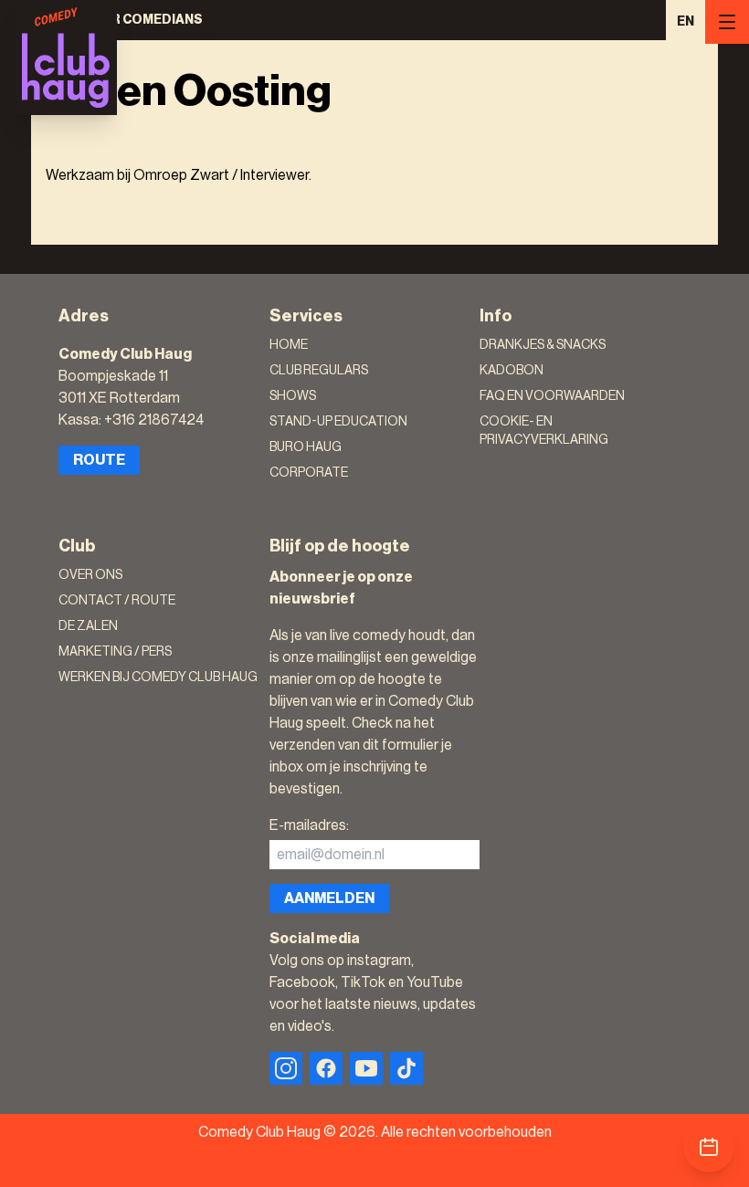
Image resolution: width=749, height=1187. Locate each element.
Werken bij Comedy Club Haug (158, 677)
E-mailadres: (309, 825)
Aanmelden (329, 898)
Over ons (90, 575)
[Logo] (66, 57)
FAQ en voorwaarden (552, 396)
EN (685, 22)
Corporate (308, 473)
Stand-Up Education (338, 421)
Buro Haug (305, 447)
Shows (292, 396)
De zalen (88, 626)
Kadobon (511, 370)
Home (288, 345)
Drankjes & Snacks (543, 345)
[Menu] (727, 22)
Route (99, 460)
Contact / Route (116, 600)
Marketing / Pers (115, 652)
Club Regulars (318, 370)
